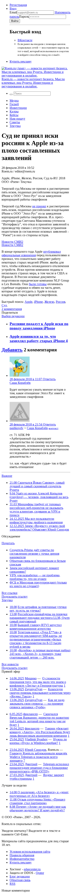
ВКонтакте (25, 40)
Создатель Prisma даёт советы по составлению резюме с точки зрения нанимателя (34, 553)
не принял (39, 206)
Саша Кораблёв (20, 382)
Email (13, 12)
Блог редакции (20, 876)
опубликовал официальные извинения (31, 253)
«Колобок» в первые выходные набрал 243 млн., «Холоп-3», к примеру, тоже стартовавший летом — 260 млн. (40, 654)
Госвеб (14, 104)
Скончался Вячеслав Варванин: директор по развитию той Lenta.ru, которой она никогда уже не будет (39, 719)
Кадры (14, 111)
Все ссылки (9, 593)
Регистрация (18, 5)
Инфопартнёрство (22, 859)
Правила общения (22, 855)
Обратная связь (20, 880)
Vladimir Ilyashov (36, 739)
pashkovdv (16, 428)
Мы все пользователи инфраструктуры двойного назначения (36, 520)
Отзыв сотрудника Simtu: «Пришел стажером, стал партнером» (37, 801)
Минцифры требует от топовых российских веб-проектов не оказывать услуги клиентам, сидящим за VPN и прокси (36, 510)
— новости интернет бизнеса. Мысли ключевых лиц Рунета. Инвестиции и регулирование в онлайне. (33, 82)
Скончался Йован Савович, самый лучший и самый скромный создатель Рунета (37, 486)
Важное (7, 475)
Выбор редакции (13, 316)
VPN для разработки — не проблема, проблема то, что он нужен (35, 577)
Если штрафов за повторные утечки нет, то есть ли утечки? (38, 608)
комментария (12, 309)
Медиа (14, 100)
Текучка (15, 126)
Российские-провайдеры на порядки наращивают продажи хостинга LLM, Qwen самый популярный (40, 617)
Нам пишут (17, 118)
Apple (28, 301)
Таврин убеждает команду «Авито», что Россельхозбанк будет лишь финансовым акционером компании (40, 732)
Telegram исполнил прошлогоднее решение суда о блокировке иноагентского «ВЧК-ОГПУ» (39, 767)
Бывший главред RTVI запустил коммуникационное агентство (36, 626)
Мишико (31, 678)
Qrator (40, 873)
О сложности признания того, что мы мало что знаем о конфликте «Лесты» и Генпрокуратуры (38, 682)
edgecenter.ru (32, 869)
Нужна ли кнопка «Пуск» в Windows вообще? (38, 741)
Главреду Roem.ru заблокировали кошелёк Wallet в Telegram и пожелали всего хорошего (38, 757)
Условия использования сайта (30, 851)
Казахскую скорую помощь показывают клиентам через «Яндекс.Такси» (40, 692)
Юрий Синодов (35, 749)
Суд (4, 305)
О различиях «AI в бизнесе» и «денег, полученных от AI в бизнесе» (39, 794)
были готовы (38, 284)
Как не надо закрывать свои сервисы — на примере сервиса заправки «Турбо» (37, 703)
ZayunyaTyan (33, 689)
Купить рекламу (21, 61)
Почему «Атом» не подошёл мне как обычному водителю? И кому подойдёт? (38, 808)
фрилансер (30, 714)
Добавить (12, 349)
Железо (49, 301)
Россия (60, 301)
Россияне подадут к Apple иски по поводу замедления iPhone (39, 326)
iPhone (38, 301)
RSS (12, 883)
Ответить (49, 379)
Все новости (10, 664)
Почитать (8, 543)
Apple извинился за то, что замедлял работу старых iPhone (38, 338)
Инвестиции (18, 107)
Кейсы (14, 115)
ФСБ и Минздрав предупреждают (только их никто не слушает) (38, 584)
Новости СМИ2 (12, 241)
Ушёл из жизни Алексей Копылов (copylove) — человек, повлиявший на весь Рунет (39, 497)
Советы (15, 122)
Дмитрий (31, 764)
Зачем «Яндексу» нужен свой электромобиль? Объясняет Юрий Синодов (39, 527)
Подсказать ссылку (15, 596)
